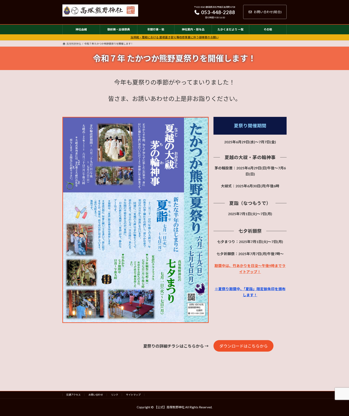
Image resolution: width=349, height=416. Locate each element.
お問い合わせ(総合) (268, 12)
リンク (114, 394)
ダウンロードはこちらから (243, 346)
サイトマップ (133, 394)
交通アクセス (73, 394)
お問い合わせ (95, 394)
